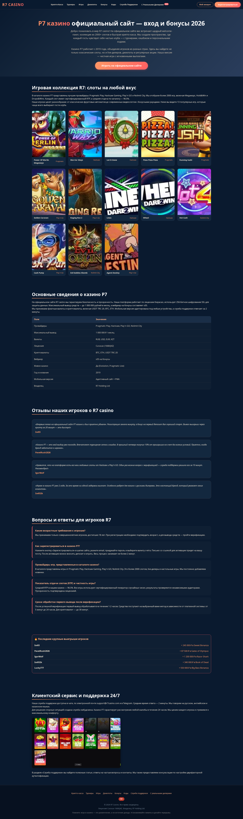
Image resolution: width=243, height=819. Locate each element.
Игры (81, 4)
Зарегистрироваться (228, 4)
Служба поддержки (129, 4)
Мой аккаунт (205, 4)
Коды (113, 4)
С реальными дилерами (154, 4)
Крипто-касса (57, 4)
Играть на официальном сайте (121, 65)
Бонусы (104, 4)
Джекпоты (92, 4)
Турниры (71, 4)
